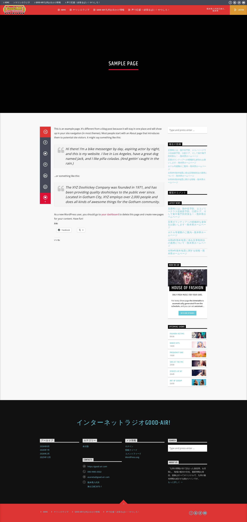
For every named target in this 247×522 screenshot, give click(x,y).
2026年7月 (45, 450)
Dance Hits (175, 343)
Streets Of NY (176, 371)
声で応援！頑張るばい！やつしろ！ (83, 2)
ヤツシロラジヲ (22, 2)
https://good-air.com (97, 466)
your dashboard (110, 214)
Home (7, 2)
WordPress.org (132, 457)
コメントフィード (133, 453)
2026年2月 (45, 453)
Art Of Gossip (176, 380)
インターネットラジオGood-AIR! (123, 423)
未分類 (86, 446)
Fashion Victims (177, 333)
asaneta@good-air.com (98, 477)
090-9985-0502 (94, 471)
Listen (241, 10)
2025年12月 (45, 457)
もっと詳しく (174, 482)
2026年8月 (45, 446)
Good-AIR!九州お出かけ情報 (48, 2)
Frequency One (176, 352)
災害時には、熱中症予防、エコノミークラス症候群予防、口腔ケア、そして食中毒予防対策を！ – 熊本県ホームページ (187, 153)
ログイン (129, 446)
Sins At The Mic (177, 362)
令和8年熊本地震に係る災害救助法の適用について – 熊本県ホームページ (187, 243)
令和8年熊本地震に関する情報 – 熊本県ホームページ (186, 252)
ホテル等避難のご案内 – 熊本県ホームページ (187, 234)
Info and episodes (187, 313)
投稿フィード (131, 450)
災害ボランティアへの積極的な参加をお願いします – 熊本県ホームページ (187, 225)
